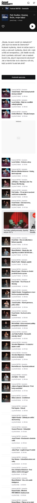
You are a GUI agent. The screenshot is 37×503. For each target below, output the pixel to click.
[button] (28, 3)
